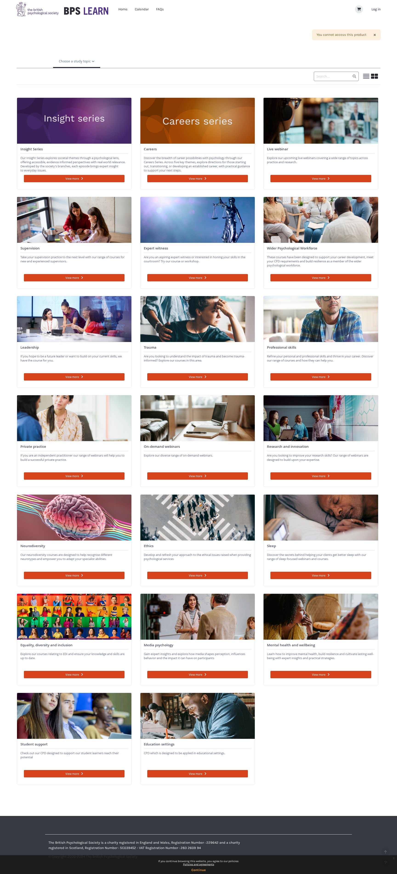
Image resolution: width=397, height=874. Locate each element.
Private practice (33, 446)
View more (72, 178)
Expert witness (156, 248)
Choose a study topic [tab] (75, 61)
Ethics (148, 545)
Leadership (29, 347)
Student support (34, 744)
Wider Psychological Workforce (292, 248)
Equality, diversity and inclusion (46, 645)
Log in (376, 9)
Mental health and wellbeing (291, 645)
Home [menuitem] (123, 9)
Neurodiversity (32, 545)
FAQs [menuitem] (160, 9)
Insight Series (31, 149)
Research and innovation (288, 446)
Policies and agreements (198, 864)
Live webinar (277, 149)
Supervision (30, 248)
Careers (150, 149)
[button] (359, 9)
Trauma (150, 347)
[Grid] (374, 76)
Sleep (271, 545)
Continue (198, 870)
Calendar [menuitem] (142, 9)
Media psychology (158, 645)
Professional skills (281, 347)
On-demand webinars (162, 446)
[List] (366, 76)
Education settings (159, 744)
